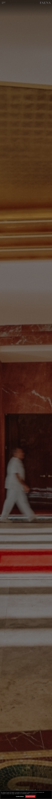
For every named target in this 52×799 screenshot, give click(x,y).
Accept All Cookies (30, 796)
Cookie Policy (33, 793)
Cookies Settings (20, 796)
